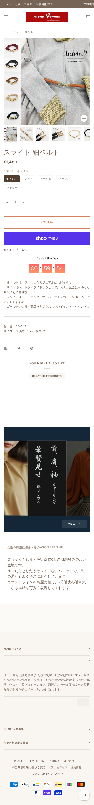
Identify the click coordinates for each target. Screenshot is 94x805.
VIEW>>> (74, 523)
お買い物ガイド (58, 767)
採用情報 (76, 767)
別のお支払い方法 (15, 250)
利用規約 (55, 761)
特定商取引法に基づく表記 (28, 767)
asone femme (28, 761)
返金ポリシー (72, 761)
